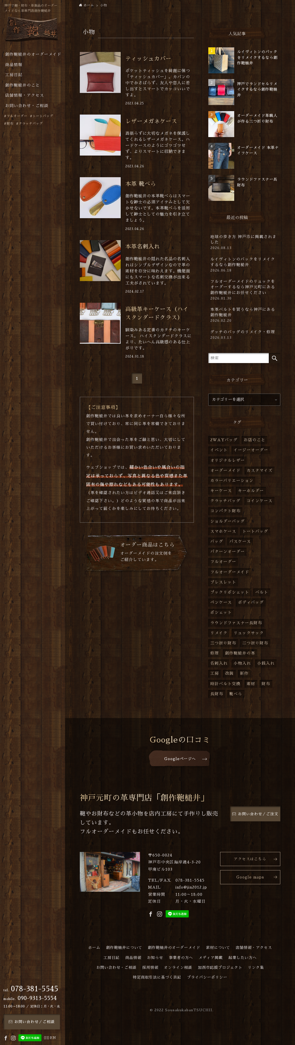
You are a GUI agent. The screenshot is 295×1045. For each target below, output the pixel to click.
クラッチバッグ (225, 501)
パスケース (240, 541)
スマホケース (223, 531)
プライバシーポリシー (207, 977)
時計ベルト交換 (225, 684)
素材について (218, 947)
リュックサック (249, 633)
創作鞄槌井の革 (240, 653)
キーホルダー (251, 491)
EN (53, 1038)
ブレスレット (223, 582)
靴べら (235, 694)
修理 (214, 653)
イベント (219, 450)
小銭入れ (266, 663)
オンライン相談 (178, 967)
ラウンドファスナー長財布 (236, 623)
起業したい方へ (242, 958)
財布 (266, 684)
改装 (229, 673)
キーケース (221, 491)
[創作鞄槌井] (31, 31)
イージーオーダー (251, 450)
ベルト (261, 592)
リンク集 (256, 967)
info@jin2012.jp (191, 887)
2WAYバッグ (224, 440)
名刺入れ (219, 663)
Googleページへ (180, 759)
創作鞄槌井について (124, 947)
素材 (251, 684)
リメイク (219, 633)
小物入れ (242, 663)
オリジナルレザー (227, 460)
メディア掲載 (210, 958)
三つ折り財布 (223, 643)
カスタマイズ (260, 470)
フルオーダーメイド (229, 572)
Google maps (250, 877)
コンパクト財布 (225, 511)
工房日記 (111, 958)
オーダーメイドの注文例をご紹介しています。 (147, 552)
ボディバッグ (251, 602)
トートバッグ (255, 531)
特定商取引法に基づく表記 (157, 977)
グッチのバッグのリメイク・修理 (242, 334)
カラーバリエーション (232, 481)
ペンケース (221, 602)
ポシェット (221, 612)
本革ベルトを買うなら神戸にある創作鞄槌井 (242, 315)
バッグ (216, 541)
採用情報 (150, 967)
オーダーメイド (225, 470)
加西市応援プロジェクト (220, 967)
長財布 (216, 694)
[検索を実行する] (274, 358)
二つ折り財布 (255, 643)
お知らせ (155, 958)
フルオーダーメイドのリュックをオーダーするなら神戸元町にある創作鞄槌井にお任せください (242, 290)
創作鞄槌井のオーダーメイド (174, 947)
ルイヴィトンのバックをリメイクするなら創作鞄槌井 (242, 264)
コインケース (260, 501)
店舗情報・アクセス (254, 947)
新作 (244, 673)
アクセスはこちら (250, 859)
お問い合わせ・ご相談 (116, 967)
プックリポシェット (229, 592)
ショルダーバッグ (227, 521)
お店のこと (254, 440)
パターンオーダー (227, 552)
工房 (214, 673)
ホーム (94, 947)
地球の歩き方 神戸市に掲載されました (243, 242)
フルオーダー (223, 562)
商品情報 (133, 958)
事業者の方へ (181, 958)
